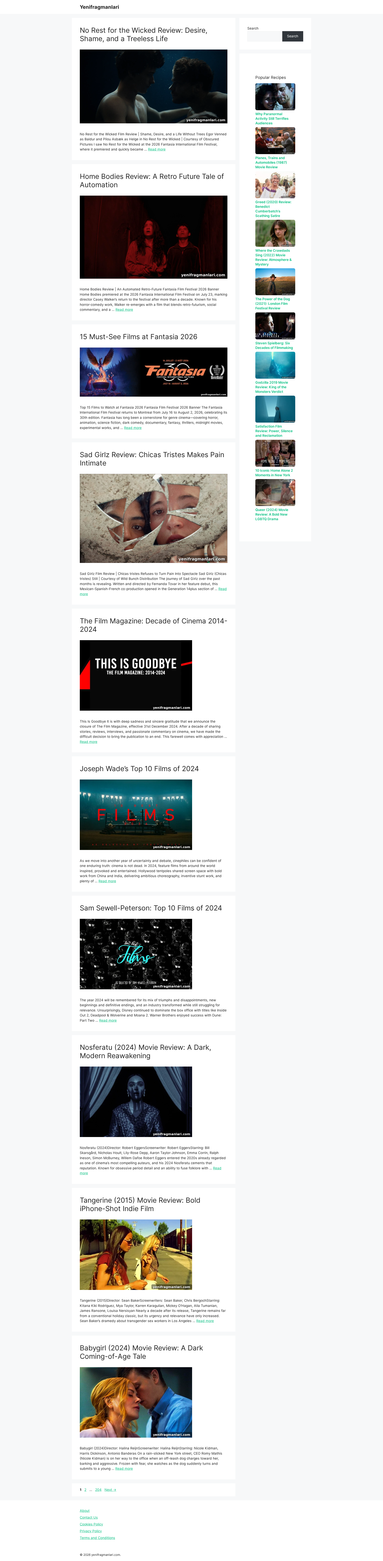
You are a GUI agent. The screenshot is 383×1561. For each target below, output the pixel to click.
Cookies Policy (91, 1524)
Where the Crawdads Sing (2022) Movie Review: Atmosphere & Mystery (273, 257)
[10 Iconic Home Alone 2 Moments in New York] (275, 453)
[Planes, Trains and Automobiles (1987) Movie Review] (275, 140)
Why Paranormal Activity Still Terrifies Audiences (271, 118)
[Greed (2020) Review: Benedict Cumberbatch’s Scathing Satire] (275, 184)
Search (253, 28)
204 (99, 1490)
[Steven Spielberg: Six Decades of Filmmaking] (275, 325)
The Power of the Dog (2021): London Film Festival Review (272, 303)
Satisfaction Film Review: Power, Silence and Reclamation (274, 431)
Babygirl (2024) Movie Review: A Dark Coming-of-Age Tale (141, 1352)
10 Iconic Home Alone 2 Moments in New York (274, 472)
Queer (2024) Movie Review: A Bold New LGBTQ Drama (271, 514)
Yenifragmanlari (99, 7)
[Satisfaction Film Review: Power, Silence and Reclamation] (275, 409)
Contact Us (89, 1517)
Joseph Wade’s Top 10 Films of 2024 (139, 768)
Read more (157, 149)
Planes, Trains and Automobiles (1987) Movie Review (271, 162)
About (85, 1511)
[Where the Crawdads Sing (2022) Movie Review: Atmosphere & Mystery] (275, 233)
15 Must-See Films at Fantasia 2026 (138, 336)
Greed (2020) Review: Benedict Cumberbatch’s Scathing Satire (273, 209)
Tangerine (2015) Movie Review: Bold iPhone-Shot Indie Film (140, 1204)
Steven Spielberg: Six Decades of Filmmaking (274, 345)
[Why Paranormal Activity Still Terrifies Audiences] (275, 96)
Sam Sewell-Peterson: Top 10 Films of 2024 (151, 908)
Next (110, 1490)
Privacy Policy (91, 1531)
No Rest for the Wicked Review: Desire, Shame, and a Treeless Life (143, 34)
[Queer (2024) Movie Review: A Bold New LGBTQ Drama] (275, 492)
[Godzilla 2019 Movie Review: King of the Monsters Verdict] (275, 365)
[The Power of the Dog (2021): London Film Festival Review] (275, 281)
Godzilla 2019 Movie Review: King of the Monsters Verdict (271, 387)
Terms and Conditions (97, 1538)
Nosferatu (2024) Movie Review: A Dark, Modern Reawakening (145, 1051)
